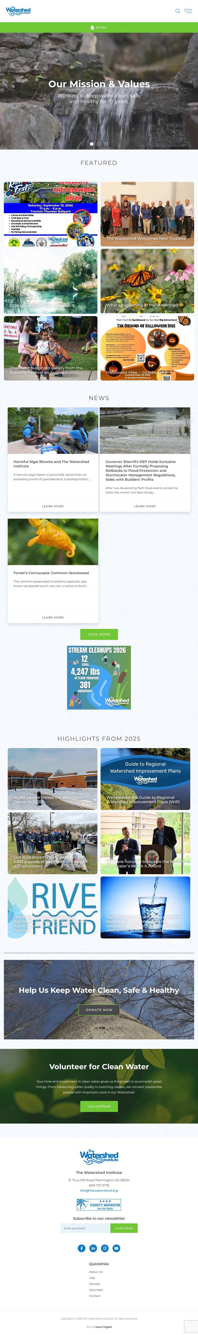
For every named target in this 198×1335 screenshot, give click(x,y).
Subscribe (124, 1228)
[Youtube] (116, 1248)
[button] (91, 144)
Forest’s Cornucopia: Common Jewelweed (51, 573)
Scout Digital (103, 1326)
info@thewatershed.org (99, 1190)
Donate (94, 1284)
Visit (92, 1278)
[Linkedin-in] (93, 1248)
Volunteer (96, 1290)
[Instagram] (105, 1248)
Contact (95, 1296)
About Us (95, 1272)
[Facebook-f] (81, 1248)
